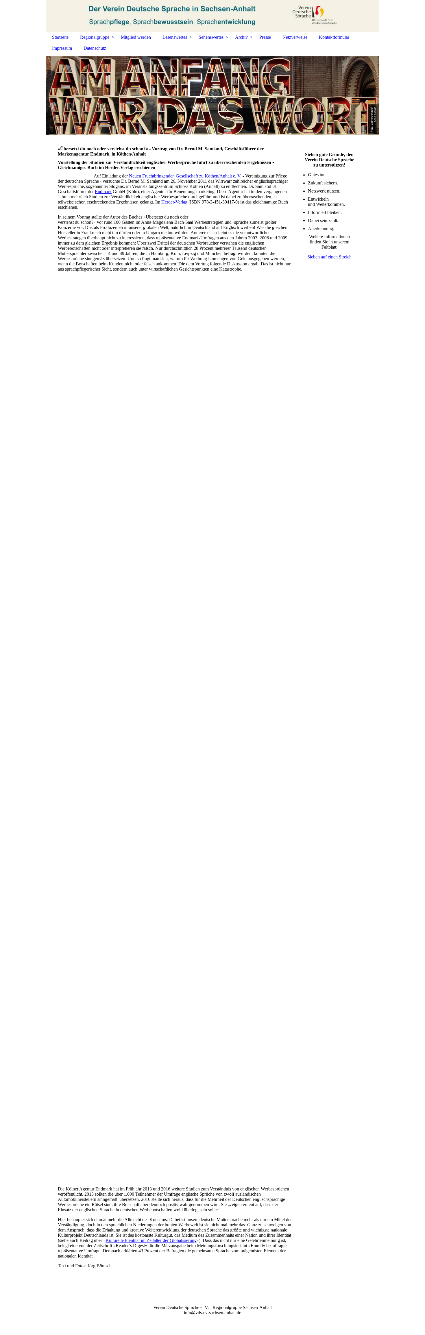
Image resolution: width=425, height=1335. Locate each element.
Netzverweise (294, 37)
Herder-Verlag (174, 201)
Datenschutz (95, 48)
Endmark (103, 191)
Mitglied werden (136, 37)
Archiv (241, 37)
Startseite (60, 37)
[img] (212, 16)
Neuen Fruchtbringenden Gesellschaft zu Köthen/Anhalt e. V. (185, 175)
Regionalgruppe (94, 37)
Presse (265, 37)
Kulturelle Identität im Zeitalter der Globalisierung (151, 1240)
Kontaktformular (334, 37)
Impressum (62, 48)
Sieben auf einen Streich (329, 256)
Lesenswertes (174, 37)
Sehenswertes (211, 37)
